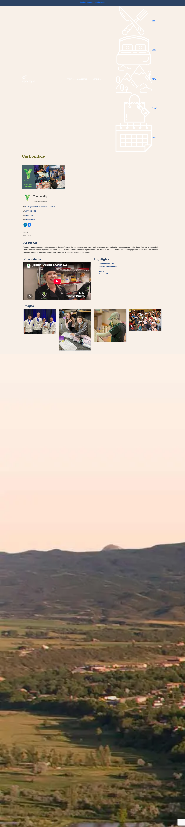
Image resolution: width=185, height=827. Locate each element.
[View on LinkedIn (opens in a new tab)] (25, 226)
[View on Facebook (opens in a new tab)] (29, 226)
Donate (101, 271)
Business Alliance (105, 274)
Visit (69, 79)
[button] (73, 79)
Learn (96, 79)
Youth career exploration (108, 266)
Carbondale (33, 156)
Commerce (82, 79)
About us (102, 269)
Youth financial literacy (107, 263)
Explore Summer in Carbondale (92, 2)
